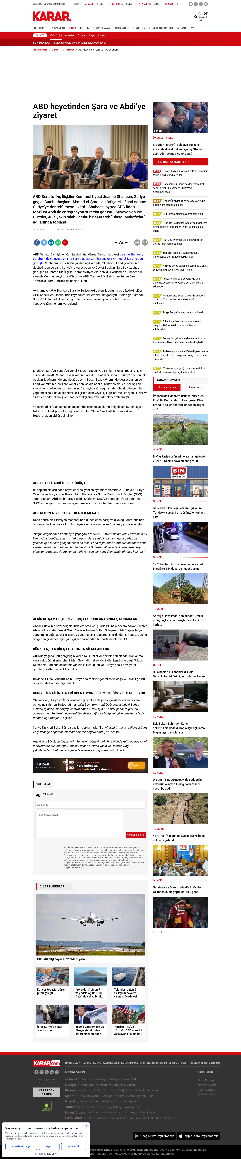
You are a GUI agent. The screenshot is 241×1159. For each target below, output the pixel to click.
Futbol (81, 1096)
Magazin (95, 1101)
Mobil (88, 1107)
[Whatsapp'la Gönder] (58, 242)
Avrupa (82, 35)
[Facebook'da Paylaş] (37, 242)
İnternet (98, 1107)
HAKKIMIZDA (72, 1063)
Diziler (84, 1101)
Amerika (69, 35)
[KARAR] (52, 16)
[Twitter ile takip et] (206, 4)
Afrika (101, 35)
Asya (92, 35)
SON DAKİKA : (41, 42)
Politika (86, 1079)
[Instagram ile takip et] (57, 1072)
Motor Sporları (136, 1096)
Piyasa (88, 1090)
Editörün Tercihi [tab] (194, 387)
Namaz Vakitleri (208, 1085)
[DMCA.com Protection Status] (47, 1106)
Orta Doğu (56, 35)
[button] (116, 243)
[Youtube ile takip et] (191, 4)
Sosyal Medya (114, 1107)
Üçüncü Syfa (100, 1079)
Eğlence (134, 1101)
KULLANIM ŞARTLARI (133, 1063)
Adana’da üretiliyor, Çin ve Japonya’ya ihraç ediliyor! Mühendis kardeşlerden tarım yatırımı (104, 42)
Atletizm (120, 1096)
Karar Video (121, 28)
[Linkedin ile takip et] (52, 1072)
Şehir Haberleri (207, 1094)
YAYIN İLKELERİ (111, 1063)
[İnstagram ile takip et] (196, 4)
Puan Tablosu (206, 1090)
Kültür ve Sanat (139, 1118)
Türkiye (114, 1079)
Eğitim (134, 1079)
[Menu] (191, 28)
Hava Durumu (206, 1080)
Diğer (151, 1096)
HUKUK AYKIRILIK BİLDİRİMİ (204, 1063)
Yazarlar (58, 28)
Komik (123, 1112)
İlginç (132, 1112)
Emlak (98, 1090)
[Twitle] (44, 242)
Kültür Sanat (178, 28)
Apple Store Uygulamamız (201, 1136)
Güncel (44, 28)
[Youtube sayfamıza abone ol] (47, 1072)
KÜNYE (97, 1063)
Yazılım (129, 1107)
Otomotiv (109, 1090)
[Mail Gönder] (65, 242)
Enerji (120, 1090)
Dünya (72, 28)
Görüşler (138, 28)
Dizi (104, 1112)
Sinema (113, 1112)
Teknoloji (72, 1107)
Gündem (94, 1112)
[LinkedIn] (51, 242)
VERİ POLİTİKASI (178, 1063)
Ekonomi (84, 28)
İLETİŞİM (86, 1063)
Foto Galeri (74, 1118)
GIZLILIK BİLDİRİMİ (156, 1063)
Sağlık (106, 1101)
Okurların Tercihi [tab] (167, 387)
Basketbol (93, 1096)
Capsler (102, 1118)
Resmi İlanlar (157, 28)
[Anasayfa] (35, 28)
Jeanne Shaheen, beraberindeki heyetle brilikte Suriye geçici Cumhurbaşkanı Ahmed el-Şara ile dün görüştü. (88, 259)
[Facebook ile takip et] (201, 4)
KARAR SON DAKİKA (46, 1092)
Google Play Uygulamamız (157, 1136)
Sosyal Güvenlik (136, 1090)
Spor (96, 28)
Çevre (125, 1079)
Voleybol (107, 1096)
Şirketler (152, 1090)
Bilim (138, 1107)
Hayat (106, 28)
